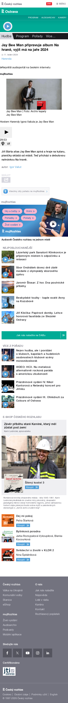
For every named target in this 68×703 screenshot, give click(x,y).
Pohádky (9, 218)
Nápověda (41, 595)
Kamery (62, 18)
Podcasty (8, 629)
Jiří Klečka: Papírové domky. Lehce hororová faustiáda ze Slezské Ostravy (39, 316)
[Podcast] (3, 144)
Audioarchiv (48, 18)
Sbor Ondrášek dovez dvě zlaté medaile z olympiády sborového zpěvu (37, 271)
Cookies (7, 694)
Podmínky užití (39, 694)
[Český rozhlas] (12, 4)
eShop (6, 604)
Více (51, 36)
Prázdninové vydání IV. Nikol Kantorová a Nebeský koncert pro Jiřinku (38, 385)
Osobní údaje (21, 694)
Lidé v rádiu (42, 599)
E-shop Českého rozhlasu (22, 417)
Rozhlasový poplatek (47, 614)
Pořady (37, 36)
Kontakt (39, 609)
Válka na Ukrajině (13, 590)
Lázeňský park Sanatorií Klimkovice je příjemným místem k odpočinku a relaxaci (41, 256)
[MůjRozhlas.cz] (6, 74)
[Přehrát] (6, 132)
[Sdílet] (8, 144)
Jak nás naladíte (44, 590)
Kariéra (39, 604)
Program (33, 18)
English (54, 694)
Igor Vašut (16, 167)
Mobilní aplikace (12, 634)
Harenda (6, 58)
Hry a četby (11, 211)
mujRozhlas (8, 201)
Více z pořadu (13, 345)
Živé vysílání (11, 224)
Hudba (6, 36)
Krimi (29, 211)
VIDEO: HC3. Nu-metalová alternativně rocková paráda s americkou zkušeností (34, 370)
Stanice (7, 599)
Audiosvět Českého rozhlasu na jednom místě (26, 239)
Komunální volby (12, 595)
